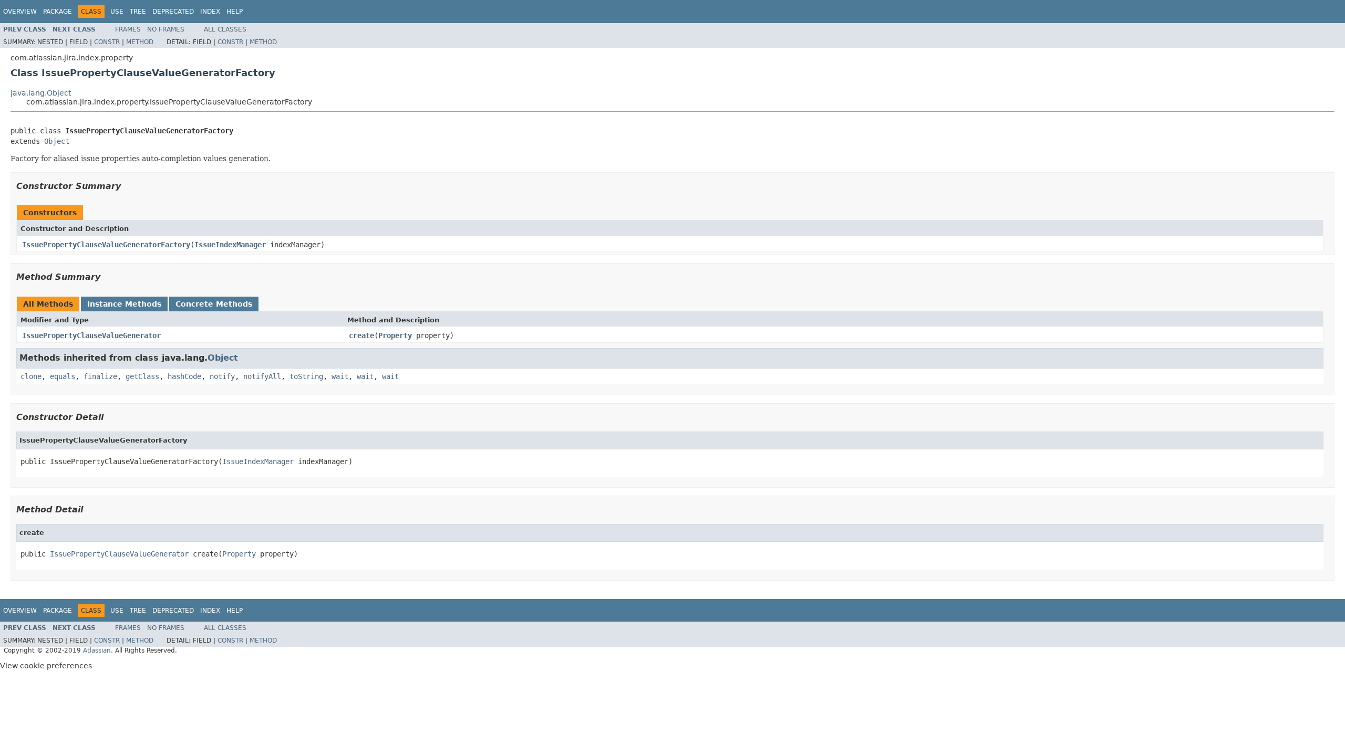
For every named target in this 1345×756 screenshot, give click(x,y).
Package (57, 11)
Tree (138, 11)
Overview (20, 11)
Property (395, 335)
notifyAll (262, 376)
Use (116, 11)
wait (340, 376)
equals (62, 376)
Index (210, 11)
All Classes (225, 29)
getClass (142, 376)
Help (234, 11)
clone (31, 376)
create (361, 335)
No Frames (165, 29)
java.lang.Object (41, 93)
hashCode (184, 376)
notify (222, 376)
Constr (107, 42)
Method (139, 42)
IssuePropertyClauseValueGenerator (91, 335)
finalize (100, 376)
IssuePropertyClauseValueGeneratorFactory (106, 244)
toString (306, 376)
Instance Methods (124, 304)
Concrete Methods (213, 304)
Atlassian (97, 650)
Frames (128, 29)
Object (56, 141)
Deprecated (173, 11)
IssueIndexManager (230, 244)
